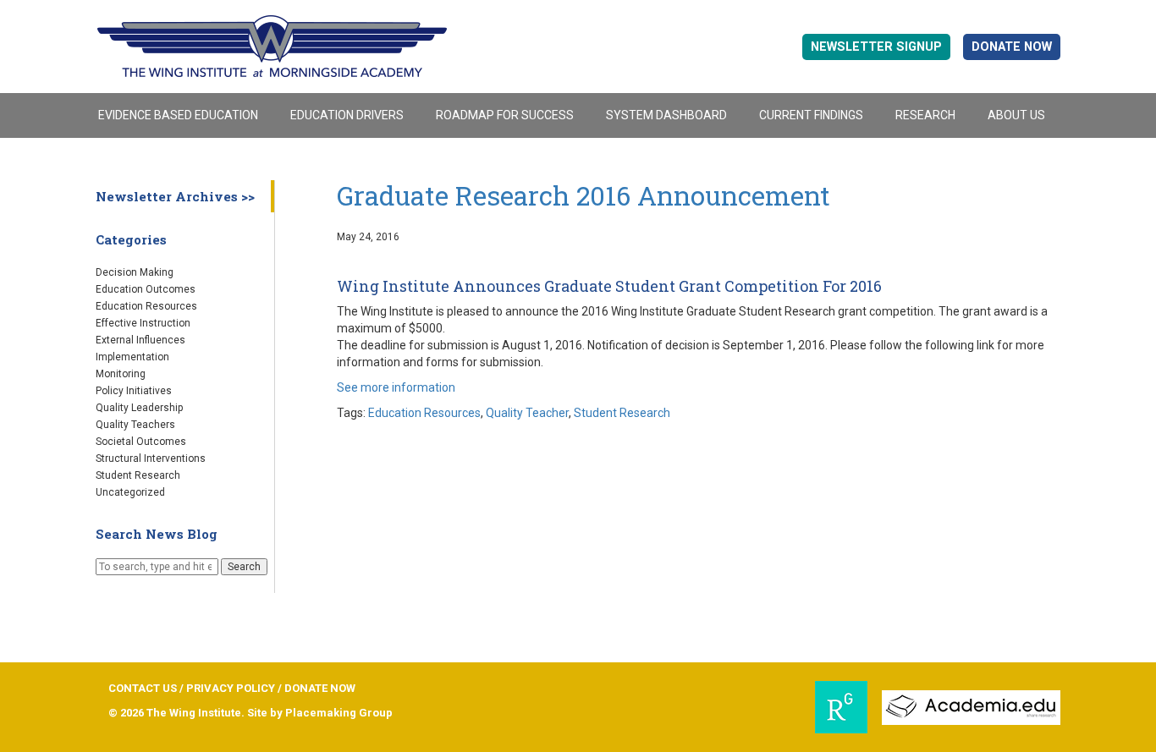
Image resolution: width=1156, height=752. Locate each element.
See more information (396, 387)
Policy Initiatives (134, 391)
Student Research (138, 475)
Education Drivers (347, 115)
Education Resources (146, 306)
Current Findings (811, 115)
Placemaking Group (339, 712)
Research (925, 115)
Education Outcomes (145, 289)
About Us (1016, 115)
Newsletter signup (876, 47)
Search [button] (244, 567)
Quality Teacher (527, 413)
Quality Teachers (135, 425)
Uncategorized (130, 492)
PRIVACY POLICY (230, 688)
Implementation (132, 357)
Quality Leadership (139, 408)
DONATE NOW (1012, 47)
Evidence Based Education (178, 115)
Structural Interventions (151, 458)
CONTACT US (142, 688)
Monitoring (121, 374)
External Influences (140, 340)
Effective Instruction (143, 323)
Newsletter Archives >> (175, 196)
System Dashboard (666, 115)
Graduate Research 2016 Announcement (583, 195)
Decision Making (134, 272)
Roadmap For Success (505, 115)
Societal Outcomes (141, 441)
